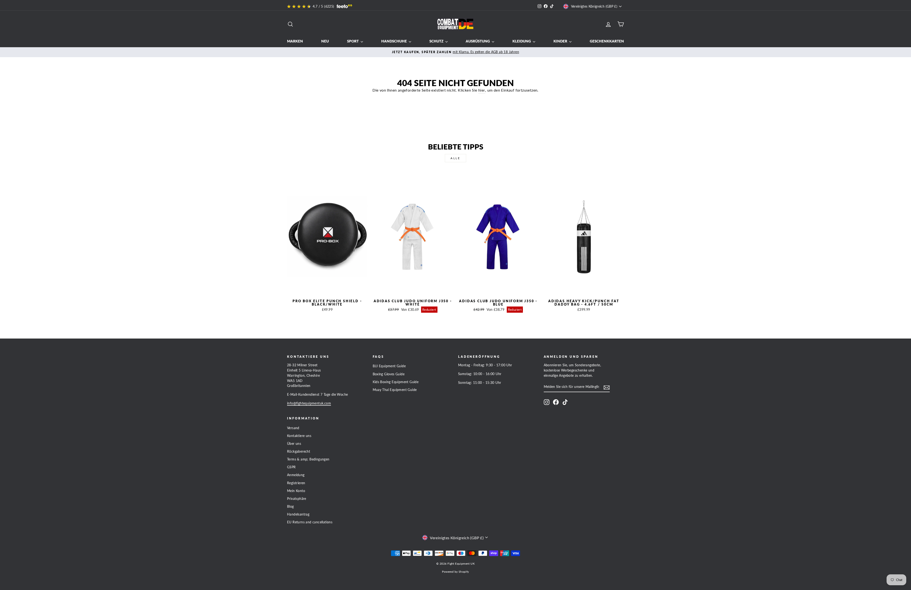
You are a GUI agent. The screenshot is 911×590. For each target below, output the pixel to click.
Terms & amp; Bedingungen (308, 459)
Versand (293, 428)
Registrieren (296, 483)
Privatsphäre (296, 499)
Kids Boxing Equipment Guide (396, 382)
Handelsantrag (298, 514)
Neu (325, 41)
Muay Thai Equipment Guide (395, 390)
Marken (295, 41)
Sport (353, 41)
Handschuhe (394, 41)
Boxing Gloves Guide (389, 374)
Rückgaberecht (298, 451)
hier (481, 90)
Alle (455, 158)
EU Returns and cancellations (309, 522)
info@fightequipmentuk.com (309, 403)
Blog (290, 506)
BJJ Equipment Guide (389, 366)
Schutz (436, 41)
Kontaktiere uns (299, 436)
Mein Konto (296, 491)
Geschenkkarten (607, 41)
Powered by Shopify (455, 571)
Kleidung (522, 41)
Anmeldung (296, 475)
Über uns (294, 444)
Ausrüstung (478, 41)
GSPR (291, 467)
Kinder (560, 41)
